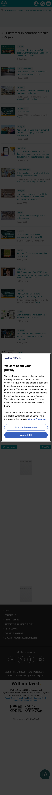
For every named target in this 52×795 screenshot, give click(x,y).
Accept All (26, 434)
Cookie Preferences (26, 427)
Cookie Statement (37, 419)
